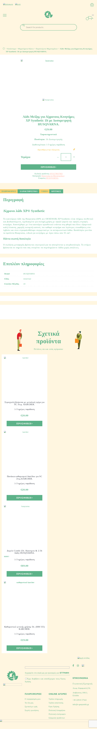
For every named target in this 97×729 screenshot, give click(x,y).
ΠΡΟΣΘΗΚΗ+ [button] (24, 423)
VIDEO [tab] (44, 191)
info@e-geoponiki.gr (81, 704)
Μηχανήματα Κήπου (26, 49)
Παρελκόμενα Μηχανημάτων (47, 49)
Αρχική (3, 48)
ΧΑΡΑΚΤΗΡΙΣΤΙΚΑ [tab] (28, 191)
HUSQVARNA (52, 178)
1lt (24, 284)
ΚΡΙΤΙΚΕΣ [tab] (56, 191)
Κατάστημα (11, 49)
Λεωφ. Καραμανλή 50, (82, 688)
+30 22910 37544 (80, 700)
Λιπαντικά (27, 279)
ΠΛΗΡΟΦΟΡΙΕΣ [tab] (9, 191)
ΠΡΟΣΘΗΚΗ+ (48, 167)
